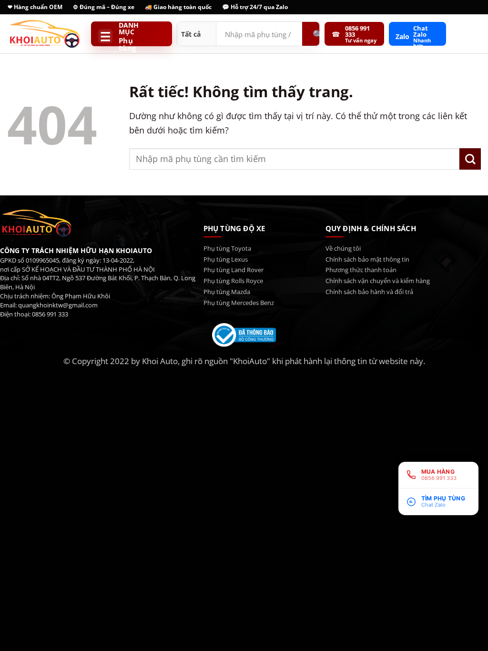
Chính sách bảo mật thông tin (367, 259)
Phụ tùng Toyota (227, 248)
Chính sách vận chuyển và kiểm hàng (377, 280)
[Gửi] (470, 159)
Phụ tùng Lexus (225, 259)
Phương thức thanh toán (360, 269)
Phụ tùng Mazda (226, 291)
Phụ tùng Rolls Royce (233, 280)
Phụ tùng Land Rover (233, 269)
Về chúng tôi (343, 248)
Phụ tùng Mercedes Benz (238, 302)
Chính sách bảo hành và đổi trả (369, 291)
